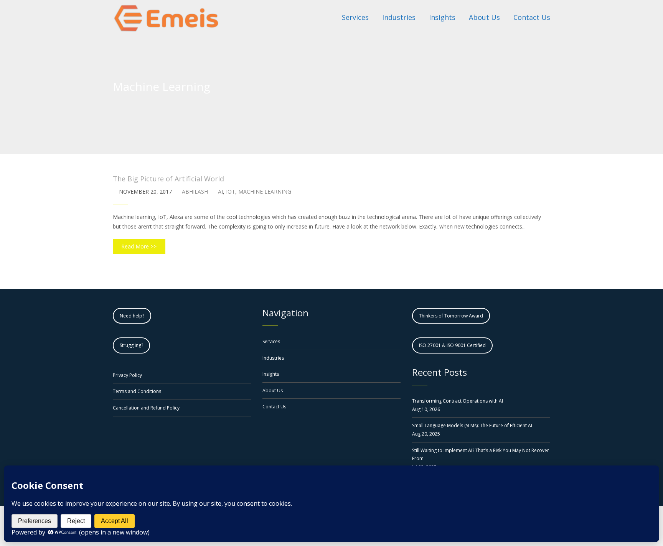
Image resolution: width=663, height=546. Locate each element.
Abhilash (195, 191)
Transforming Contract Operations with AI (457, 401)
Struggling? (131, 345)
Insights (270, 374)
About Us (272, 390)
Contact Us (274, 406)
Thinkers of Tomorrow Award (451, 315)
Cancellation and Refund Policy (146, 408)
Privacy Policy (127, 375)
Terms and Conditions (137, 391)
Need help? (132, 315)
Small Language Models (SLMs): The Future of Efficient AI (472, 425)
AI (220, 191)
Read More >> (139, 246)
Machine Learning (264, 191)
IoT (230, 191)
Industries (273, 358)
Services (271, 341)
